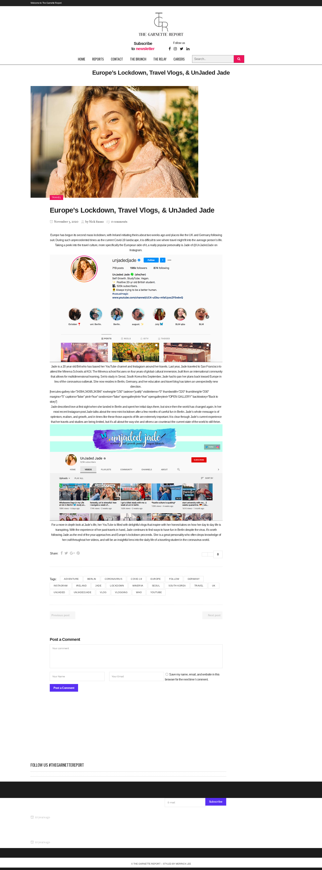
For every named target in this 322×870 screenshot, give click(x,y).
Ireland (81, 585)
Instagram (61, 585)
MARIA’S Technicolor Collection (50, 810)
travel (198, 585)
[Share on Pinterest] (78, 553)
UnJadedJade (82, 592)
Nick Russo (96, 222)
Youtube (156, 592)
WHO (139, 592)
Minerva (137, 585)
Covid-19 (136, 579)
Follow (174, 579)
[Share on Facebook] (62, 553)
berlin (91, 579)
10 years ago (42, 817)
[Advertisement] (128, 729)
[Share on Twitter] (66, 553)
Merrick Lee (183, 864)
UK (213, 585)
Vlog (103, 592)
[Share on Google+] (72, 553)
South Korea (177, 585)
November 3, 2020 (65, 222)
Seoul (156, 585)
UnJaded (59, 592)
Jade (98, 585)
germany (194, 579)
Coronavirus (113, 579)
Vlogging (121, 592)
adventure (71, 579)
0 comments (119, 222)
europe (156, 579)
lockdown (117, 585)
